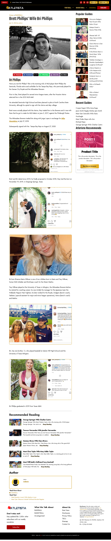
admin (26, 481)
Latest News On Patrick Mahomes (22, 2)
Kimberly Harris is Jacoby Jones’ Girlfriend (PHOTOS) (96, 78)
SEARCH (4, 2)
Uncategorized (39, 516)
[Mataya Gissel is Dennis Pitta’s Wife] (82, 30)
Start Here (65, 510)
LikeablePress (53, 535)
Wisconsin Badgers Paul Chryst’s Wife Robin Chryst (95, 21)
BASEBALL (92, 7)
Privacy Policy (67, 516)
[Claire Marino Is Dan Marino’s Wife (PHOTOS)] (82, 46)
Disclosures (66, 513)
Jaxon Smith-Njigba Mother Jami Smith (89, 111)
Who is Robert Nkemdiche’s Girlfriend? (94, 94)
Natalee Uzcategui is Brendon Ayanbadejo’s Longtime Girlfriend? (96, 62)
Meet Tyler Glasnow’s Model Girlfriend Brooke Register (27, 499)
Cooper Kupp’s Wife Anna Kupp (87, 108)
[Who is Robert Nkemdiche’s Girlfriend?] (82, 95)
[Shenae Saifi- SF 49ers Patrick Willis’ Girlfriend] (82, 38)
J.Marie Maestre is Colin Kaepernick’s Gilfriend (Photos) (95, 70)
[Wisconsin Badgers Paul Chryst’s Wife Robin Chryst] (82, 22)
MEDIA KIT (93, 2)
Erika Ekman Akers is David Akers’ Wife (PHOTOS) (95, 54)
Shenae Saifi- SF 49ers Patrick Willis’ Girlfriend (95, 38)
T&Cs (64, 518)
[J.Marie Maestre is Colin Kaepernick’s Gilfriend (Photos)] (82, 71)
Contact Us (66, 524)
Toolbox (103, 7)
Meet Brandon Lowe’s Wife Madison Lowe (23, 497)
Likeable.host (63, 535)
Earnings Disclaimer (89, 517)
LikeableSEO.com (75, 535)
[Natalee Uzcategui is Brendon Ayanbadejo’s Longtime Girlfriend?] (82, 63)
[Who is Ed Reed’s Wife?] (82, 87)
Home (11, 15)
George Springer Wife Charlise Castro (89, 125)
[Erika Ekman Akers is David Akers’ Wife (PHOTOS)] (82, 55)
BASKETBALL (80, 7)
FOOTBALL (68, 7)
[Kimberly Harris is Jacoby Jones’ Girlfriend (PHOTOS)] (82, 79)
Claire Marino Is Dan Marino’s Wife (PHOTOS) (95, 46)
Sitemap (65, 521)
